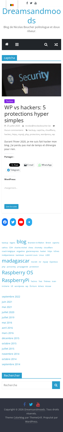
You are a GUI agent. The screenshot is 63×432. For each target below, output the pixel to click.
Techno (9, 101)
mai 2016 (7, 322)
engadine (21, 251)
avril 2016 (7, 327)
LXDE (47, 255)
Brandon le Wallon (36, 243)
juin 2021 (7, 301)
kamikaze (20, 255)
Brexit (48, 243)
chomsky (38, 247)
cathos (5, 247)
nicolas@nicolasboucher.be (38, 125)
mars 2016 (8, 333)
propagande (22, 267)
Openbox (54, 262)
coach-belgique (8, 251)
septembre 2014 (11, 364)
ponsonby (11, 267)
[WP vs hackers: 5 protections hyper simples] (31, 65)
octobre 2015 (9, 343)
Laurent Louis (31, 255)
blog (21, 241)
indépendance (8, 255)
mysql (21, 134)
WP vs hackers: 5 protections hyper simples (26, 114)
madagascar (16, 260)
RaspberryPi (15, 280)
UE (12, 286)
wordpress (46, 134)
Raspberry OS (17, 272)
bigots (12, 243)
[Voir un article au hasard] (56, 44)
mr (40, 262)
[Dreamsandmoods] (7, 44)
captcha (40, 130)
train (54, 281)
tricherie (5, 286)
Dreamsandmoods (31, 15)
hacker (7, 134)
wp (53, 134)
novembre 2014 (10, 353)
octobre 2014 (9, 359)
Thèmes (47, 281)
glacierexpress (32, 251)
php (27, 134)
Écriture (33, 286)
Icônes (56, 251)
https (14, 134)
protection (34, 134)
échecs (41, 286)
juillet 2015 (8, 348)
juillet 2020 (8, 312)
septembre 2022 (11, 296)
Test (40, 281)
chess (30, 247)
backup (32, 130)
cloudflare (50, 130)
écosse (48, 286)
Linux (41, 255)
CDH (11, 247)
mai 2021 (7, 307)
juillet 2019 (8, 317)
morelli (34, 262)
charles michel (20, 247)
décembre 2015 (10, 338)
